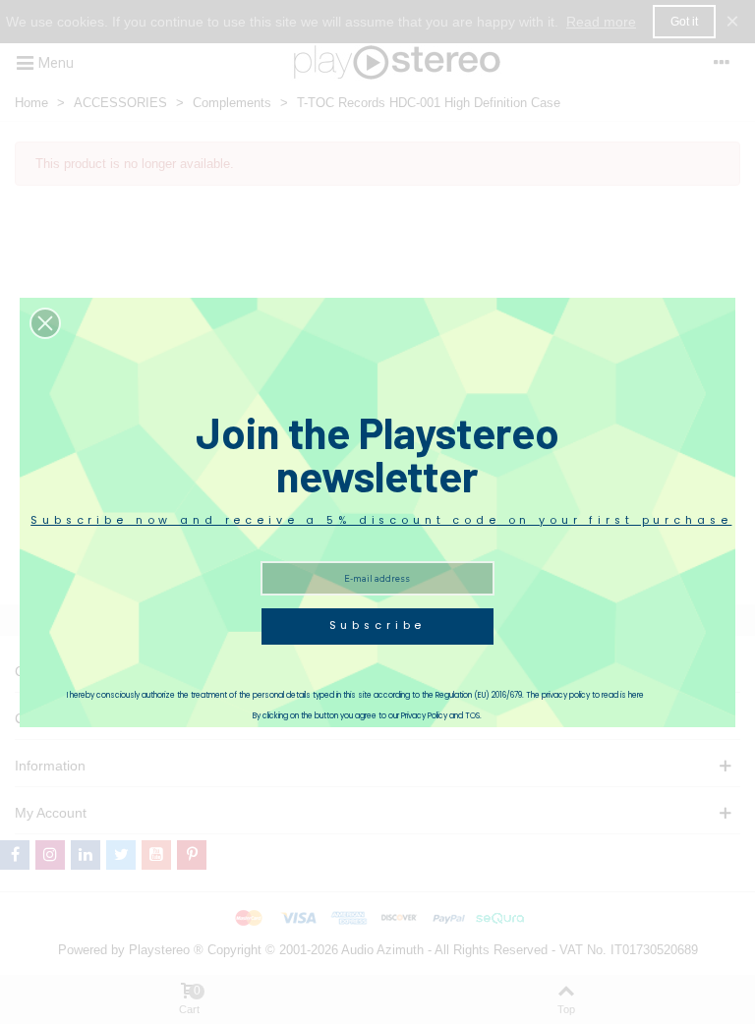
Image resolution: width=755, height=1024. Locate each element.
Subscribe (378, 625)
